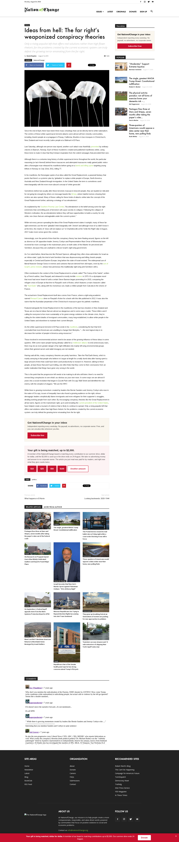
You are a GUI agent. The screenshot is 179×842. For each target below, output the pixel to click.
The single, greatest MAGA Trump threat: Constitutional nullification (141, 81)
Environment (87, 556)
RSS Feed (28, 784)
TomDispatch (120, 777)
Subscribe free (37, 435)
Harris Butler (133, 120)
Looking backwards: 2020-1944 (96, 498)
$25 (42, 469)
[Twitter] (149, 1)
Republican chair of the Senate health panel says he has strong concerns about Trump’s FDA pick (66, 667)
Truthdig (118, 784)
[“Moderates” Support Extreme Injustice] (121, 66)
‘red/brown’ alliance (80, 343)
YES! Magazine (121, 791)
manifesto (73, 327)
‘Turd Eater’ (32, 286)
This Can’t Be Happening (124, 770)
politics (34, 479)
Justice (27, 528)
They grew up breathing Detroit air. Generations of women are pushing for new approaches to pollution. (95, 616)
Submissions (75, 780)
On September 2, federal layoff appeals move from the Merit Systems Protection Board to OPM (36, 611)
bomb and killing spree (84, 166)
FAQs (72, 777)
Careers (73, 773)
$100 (62, 469)
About (72, 766)
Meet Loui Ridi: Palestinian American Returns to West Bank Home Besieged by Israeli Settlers (37, 641)
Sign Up (143, 11)
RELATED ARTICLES (33, 507)
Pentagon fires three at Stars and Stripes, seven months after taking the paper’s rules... (140, 113)
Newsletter (28, 770)
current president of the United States (93, 403)
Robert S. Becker (135, 87)
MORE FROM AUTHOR (53, 507)
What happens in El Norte (34, 498)
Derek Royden (32, 56)
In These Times (121, 795)
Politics (27, 25)
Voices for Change (60, 581)
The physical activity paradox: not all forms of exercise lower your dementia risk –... (140, 96)
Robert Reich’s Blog (122, 766)
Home (26, 766)
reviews (79, 276)
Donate (133, 11)
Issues (99, 11)
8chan (74, 194)
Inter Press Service (122, 788)
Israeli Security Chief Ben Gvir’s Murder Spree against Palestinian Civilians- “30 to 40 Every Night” (66, 586)
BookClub (28, 780)
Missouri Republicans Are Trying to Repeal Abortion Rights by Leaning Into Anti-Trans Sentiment (66, 614)
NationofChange (39, 60)
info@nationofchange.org (78, 830)
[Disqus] (66, 714)
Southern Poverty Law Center (52, 207)
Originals (121, 11)
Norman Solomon (135, 69)
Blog (26, 777)
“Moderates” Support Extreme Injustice (139, 65)
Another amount (77, 469)
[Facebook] (140, 1)
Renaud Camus (36, 298)
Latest (110, 11)
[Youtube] (153, 1)
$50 (52, 469)
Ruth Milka (133, 136)
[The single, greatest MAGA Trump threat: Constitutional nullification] (67, 519)
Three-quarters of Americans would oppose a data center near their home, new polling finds (96, 561)
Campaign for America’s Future (127, 773)
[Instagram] (144, 1)
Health (27, 554)
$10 (32, 469)
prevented (95, 147)
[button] (152, 11)
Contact (73, 784)
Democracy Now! (122, 780)
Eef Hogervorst (134, 104)
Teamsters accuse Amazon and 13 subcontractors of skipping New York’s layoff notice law (95, 644)
